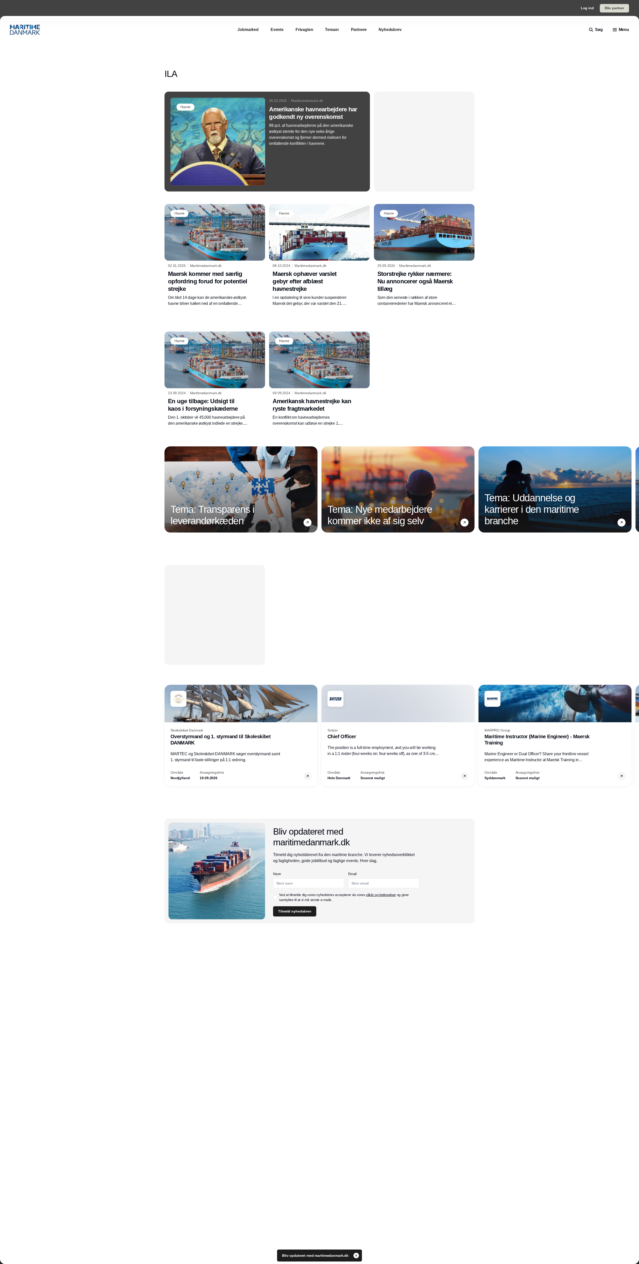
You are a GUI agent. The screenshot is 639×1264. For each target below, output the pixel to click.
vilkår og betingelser (381, 895)
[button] (308, 523)
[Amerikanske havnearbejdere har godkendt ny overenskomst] (267, 141)
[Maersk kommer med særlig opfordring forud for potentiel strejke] (214, 255)
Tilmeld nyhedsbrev (294, 911)
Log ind (587, 8)
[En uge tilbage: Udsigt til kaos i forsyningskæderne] (214, 379)
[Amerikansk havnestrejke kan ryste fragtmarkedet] (319, 379)
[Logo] (25, 30)
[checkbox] (275, 897)
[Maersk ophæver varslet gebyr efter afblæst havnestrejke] (319, 255)
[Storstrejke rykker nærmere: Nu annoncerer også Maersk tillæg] (424, 255)
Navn (277, 874)
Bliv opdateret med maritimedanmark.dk (315, 1256)
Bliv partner (614, 8)
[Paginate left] (168, 489)
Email (352, 874)
